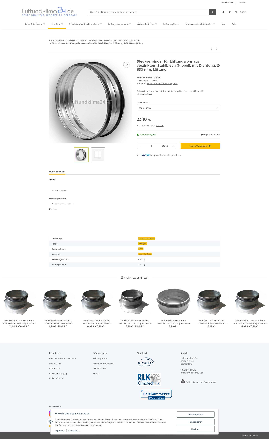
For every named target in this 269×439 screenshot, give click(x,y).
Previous (7, 308)
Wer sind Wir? (227, 2)
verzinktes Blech (145, 254)
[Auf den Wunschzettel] (126, 65)
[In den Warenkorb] (51, 57)
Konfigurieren (195, 422)
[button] (223, 12)
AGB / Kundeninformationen (62, 358)
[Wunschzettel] (229, 12)
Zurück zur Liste (57, 40)
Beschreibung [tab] (57, 171)
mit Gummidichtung (146, 238)
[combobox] (178, 108)
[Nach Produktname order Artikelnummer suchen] (212, 12)
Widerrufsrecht (56, 378)
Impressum (60, 430)
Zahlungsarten (100, 358)
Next (262, 308)
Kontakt (242, 2)
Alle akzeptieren (195, 414)
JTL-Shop (254, 435)
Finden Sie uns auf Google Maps (201, 382)
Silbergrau (143, 244)
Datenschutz (74, 430)
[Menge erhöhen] (173, 146)
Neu (223, 24)
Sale (234, 24)
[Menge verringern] (140, 146)
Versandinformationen (103, 363)
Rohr (141, 249)
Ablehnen (195, 429)
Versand (160, 125)
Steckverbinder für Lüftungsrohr (162, 83)
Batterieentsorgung (58, 373)
